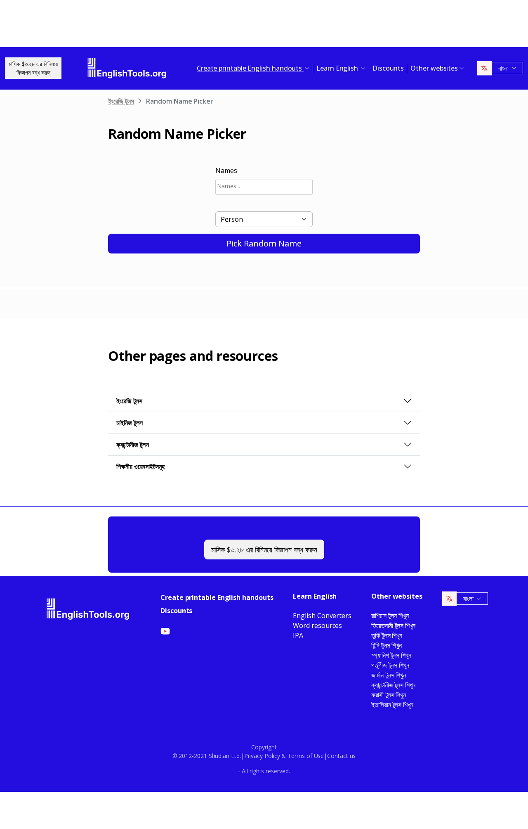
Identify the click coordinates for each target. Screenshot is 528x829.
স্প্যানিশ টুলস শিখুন (391, 655)
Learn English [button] (338, 68)
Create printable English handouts (216, 597)
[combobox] (264, 187)
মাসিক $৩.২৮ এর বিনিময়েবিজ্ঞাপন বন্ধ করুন (33, 68)
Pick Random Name (264, 243)
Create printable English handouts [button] (250, 68)
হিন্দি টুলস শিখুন (386, 645)
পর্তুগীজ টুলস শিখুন (390, 665)
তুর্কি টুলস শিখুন (386, 635)
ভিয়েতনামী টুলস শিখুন (393, 625)
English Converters (322, 615)
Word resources (317, 625)
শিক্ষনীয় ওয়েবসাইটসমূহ (140, 466)
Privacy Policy (262, 756)
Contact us (341, 756)
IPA (298, 635)
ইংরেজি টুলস (121, 101)
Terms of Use (306, 756)
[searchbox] (264, 185)
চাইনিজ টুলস (129, 422)
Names (226, 170)
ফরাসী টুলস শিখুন (388, 694)
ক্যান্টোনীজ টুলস (132, 444)
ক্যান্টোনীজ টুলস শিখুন (393, 684)
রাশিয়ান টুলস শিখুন (390, 615)
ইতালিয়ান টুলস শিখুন (392, 704)
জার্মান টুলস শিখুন (388, 675)
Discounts (388, 68)
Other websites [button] (434, 68)
